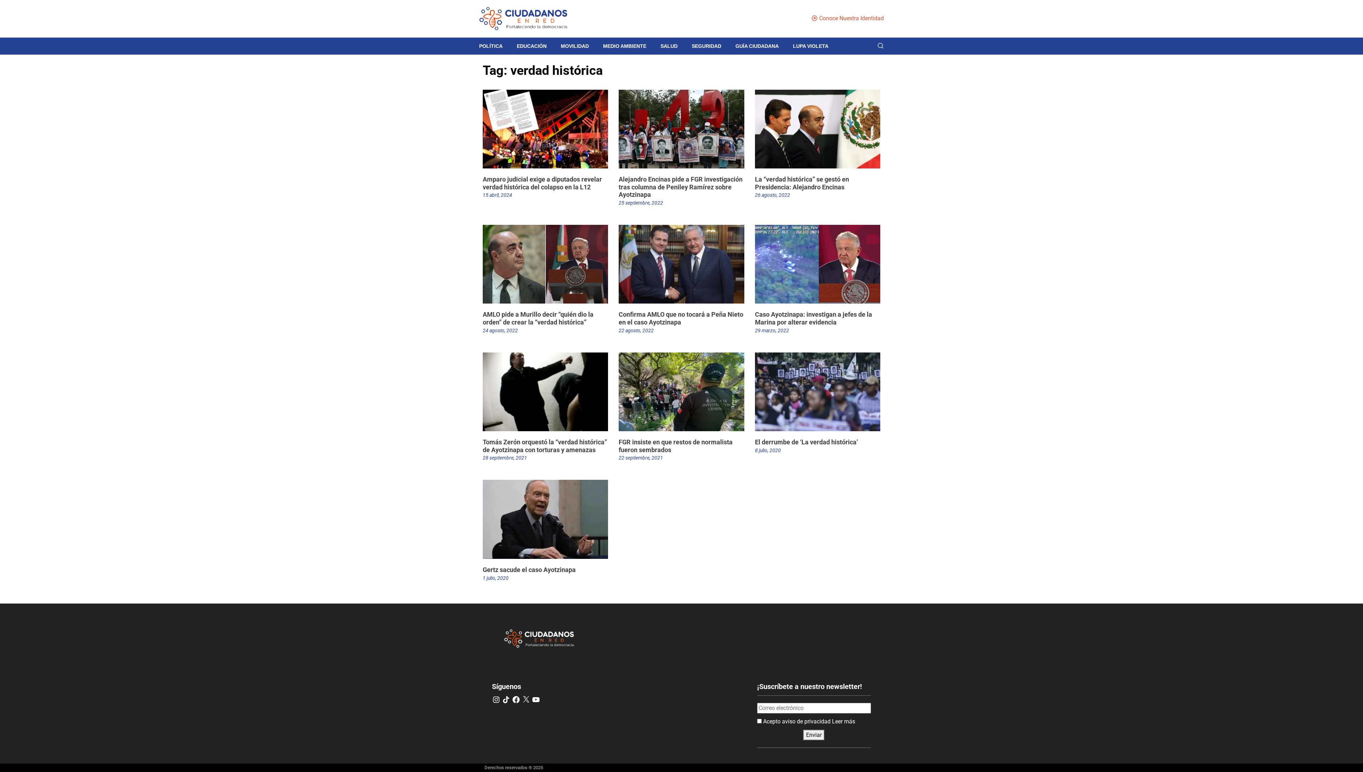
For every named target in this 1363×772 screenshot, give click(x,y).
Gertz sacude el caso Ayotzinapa (529, 569)
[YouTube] (536, 699)
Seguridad (706, 46)
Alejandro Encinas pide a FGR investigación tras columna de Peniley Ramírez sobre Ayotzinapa (681, 187)
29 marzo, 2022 (772, 330)
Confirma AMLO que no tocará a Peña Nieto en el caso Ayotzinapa (681, 318)
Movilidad (575, 46)
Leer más (843, 721)
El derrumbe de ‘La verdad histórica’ (806, 442)
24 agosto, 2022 (500, 330)
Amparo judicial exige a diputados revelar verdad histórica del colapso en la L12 (542, 183)
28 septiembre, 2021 (505, 458)
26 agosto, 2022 (772, 195)
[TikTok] (506, 699)
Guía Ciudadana (757, 46)
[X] (526, 699)
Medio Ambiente (624, 46)
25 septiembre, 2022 (641, 203)
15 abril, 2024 (497, 195)
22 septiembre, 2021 (641, 458)
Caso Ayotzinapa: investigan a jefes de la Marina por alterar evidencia (813, 318)
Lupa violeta (810, 46)
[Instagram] (496, 699)
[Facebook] (516, 699)
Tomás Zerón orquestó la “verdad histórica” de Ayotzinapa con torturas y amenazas (545, 446)
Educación (532, 46)
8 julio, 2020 (768, 450)
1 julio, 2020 (496, 578)
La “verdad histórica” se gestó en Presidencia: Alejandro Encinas (802, 183)
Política (491, 46)
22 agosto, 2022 (636, 330)
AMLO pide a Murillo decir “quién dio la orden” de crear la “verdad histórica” (538, 318)
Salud (669, 46)
